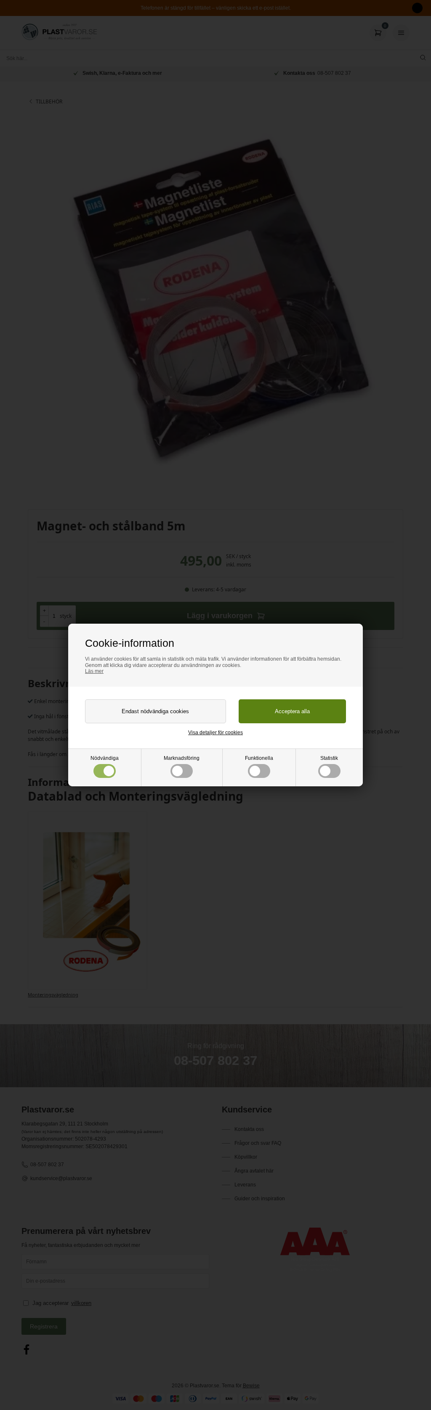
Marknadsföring (182, 758)
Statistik (329, 758)
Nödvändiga (104, 758)
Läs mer (94, 671)
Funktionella (259, 758)
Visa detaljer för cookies (215, 732)
